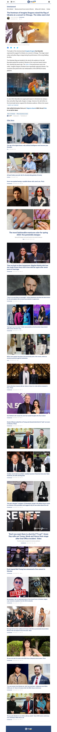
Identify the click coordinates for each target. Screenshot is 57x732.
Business (8, 177)
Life (7, 149)
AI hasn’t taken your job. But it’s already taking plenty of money (24, 175)
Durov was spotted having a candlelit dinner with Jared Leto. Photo (25, 181)
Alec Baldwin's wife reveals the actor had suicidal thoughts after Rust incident (26, 415)
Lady (23, 239)
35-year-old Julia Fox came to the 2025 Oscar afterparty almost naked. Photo (26, 658)
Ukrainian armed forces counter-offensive (24, 9)
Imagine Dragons (30, 51)
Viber (45, 108)
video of (28, 64)
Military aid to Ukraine (40, 9)
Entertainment (21, 17)
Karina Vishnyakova (14, 17)
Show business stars (22, 113)
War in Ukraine (10, 9)
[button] (27, 32)
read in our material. (13, 105)
